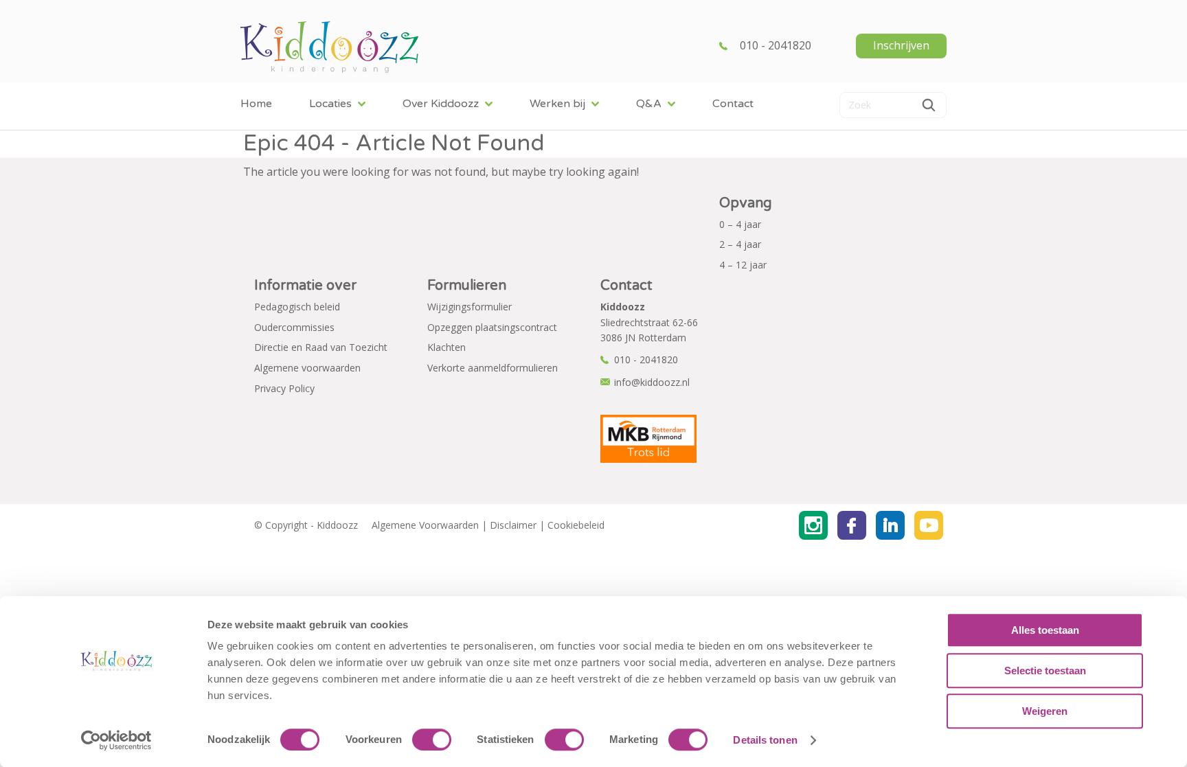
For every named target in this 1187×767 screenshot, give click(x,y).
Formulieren (466, 285)
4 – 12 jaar (743, 264)
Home (256, 104)
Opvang (745, 203)
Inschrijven (901, 45)
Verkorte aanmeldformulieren (492, 367)
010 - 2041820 (775, 45)
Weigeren (1044, 711)
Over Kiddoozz (441, 104)
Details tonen (765, 740)
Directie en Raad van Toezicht (320, 347)
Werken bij (557, 104)
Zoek (928, 105)
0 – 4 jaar (740, 224)
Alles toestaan (1045, 630)
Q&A (649, 104)
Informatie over (305, 285)
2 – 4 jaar (740, 244)
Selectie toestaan (1045, 670)
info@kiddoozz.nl (652, 382)
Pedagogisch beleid (297, 306)
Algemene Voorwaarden (425, 524)
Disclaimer (513, 524)
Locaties (330, 104)
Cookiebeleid (575, 524)
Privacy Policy (284, 388)
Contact (733, 104)
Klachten (446, 347)
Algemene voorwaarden (307, 367)
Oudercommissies (294, 327)
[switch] (431, 740)
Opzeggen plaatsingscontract (492, 327)
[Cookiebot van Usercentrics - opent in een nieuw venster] (116, 740)
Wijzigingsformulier (469, 306)
